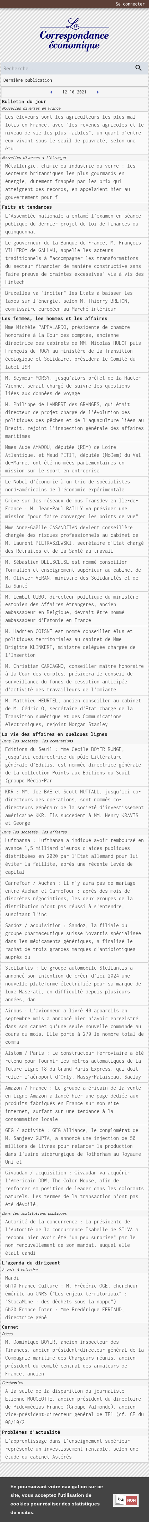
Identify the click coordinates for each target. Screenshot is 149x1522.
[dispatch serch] (138, 67)
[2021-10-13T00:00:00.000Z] (98, 92)
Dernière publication (27, 80)
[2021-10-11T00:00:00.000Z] (51, 92)
